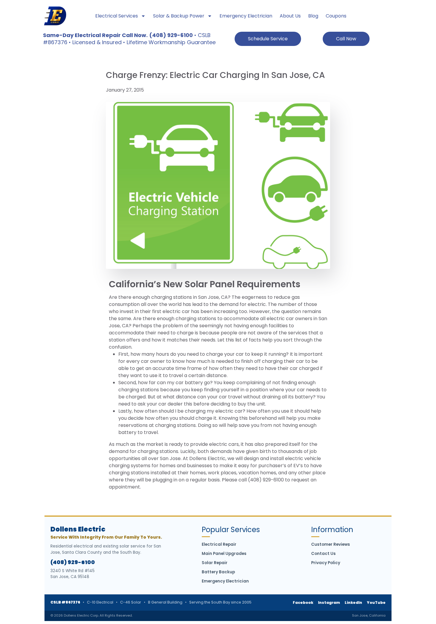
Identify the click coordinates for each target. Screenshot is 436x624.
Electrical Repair (219, 544)
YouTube (376, 602)
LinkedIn (353, 602)
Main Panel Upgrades (224, 553)
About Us (290, 15)
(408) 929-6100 (72, 562)
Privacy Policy (325, 563)
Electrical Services (116, 15)
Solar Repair (214, 563)
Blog (313, 15)
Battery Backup (218, 572)
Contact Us (323, 553)
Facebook (303, 602)
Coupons (336, 15)
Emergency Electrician (245, 15)
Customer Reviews (330, 544)
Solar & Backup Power (178, 15)
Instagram (329, 602)
